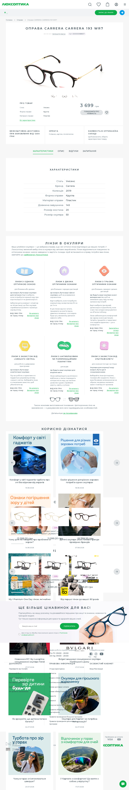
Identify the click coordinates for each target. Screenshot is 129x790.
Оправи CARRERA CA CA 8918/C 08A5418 (84, 581)
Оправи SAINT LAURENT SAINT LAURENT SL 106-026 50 (54, 532)
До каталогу (34, 313)
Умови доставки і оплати (59, 687)
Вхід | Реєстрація (96, 669)
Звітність (52, 673)
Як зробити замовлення (18, 691)
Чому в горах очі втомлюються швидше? (29, 780)
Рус (89, 657)
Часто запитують (15, 678)
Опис (61, 151)
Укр (95, 657)
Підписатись (69, 626)
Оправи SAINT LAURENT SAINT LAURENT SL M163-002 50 (84, 532)
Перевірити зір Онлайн (18, 669)
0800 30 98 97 (15, 653)
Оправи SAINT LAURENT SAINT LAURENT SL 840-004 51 (24, 532)
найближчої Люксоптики (36, 255)
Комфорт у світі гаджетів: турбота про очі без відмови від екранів (30, 481)
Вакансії (52, 701)
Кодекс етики (54, 678)
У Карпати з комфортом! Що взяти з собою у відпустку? (79, 780)
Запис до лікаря (106, 12)
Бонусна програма (56, 705)
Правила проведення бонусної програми (65, 717)
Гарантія (52, 696)
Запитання (89, 151)
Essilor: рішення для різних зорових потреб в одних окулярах (79, 481)
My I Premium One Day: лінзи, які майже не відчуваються (30, 600)
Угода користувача (56, 669)
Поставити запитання (17, 682)
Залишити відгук (59, 34)
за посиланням (70, 413)
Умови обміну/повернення (60, 691)
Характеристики (43, 151)
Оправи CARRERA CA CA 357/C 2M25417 (23, 581)
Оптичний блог (15, 673)
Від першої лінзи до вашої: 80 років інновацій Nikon (79, 600)
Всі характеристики (27, 120)
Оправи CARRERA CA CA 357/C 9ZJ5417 (53, 581)
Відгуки (73, 151)
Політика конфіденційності (60, 682)
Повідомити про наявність (91, 112)
